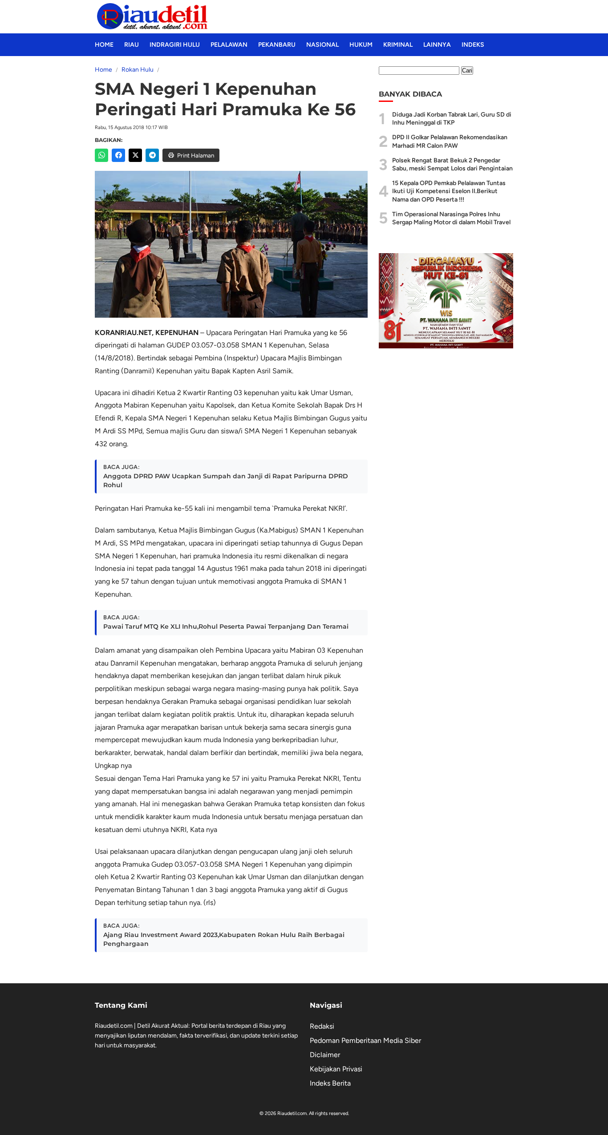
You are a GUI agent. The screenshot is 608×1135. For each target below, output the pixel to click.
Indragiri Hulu (175, 44)
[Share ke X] (135, 155)
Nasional (322, 44)
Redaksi (322, 1026)
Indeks (473, 44)
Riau (131, 44)
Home (104, 44)
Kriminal (398, 44)
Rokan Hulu (138, 69)
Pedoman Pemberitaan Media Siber (365, 1040)
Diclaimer (325, 1054)
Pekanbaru (277, 44)
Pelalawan (229, 44)
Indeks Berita (330, 1083)
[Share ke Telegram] (152, 155)
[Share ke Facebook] (118, 155)
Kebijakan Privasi (336, 1069)
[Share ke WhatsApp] (101, 155)
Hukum (361, 44)
